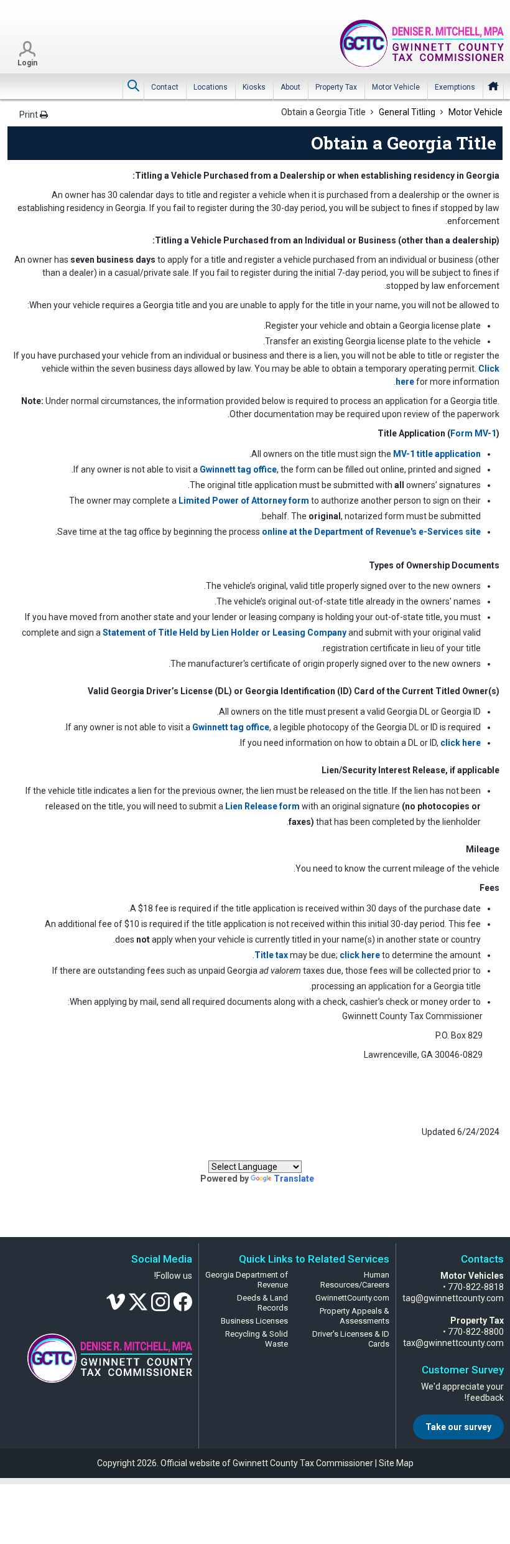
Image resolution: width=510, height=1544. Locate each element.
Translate (294, 1179)
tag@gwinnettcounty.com (453, 1298)
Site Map (396, 1463)
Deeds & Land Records (262, 1302)
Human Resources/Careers (354, 1279)
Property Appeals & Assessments (354, 1315)
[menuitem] (455, 87)
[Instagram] (160, 1301)
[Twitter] (138, 1301)
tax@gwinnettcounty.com (453, 1343)
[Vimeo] (115, 1301)
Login (27, 63)
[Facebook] (183, 1301)
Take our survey (458, 1427)
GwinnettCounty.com (352, 1297)
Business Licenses (254, 1320)
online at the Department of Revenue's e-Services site (371, 532)
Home (493, 85)
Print (29, 115)
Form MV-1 (473, 433)
